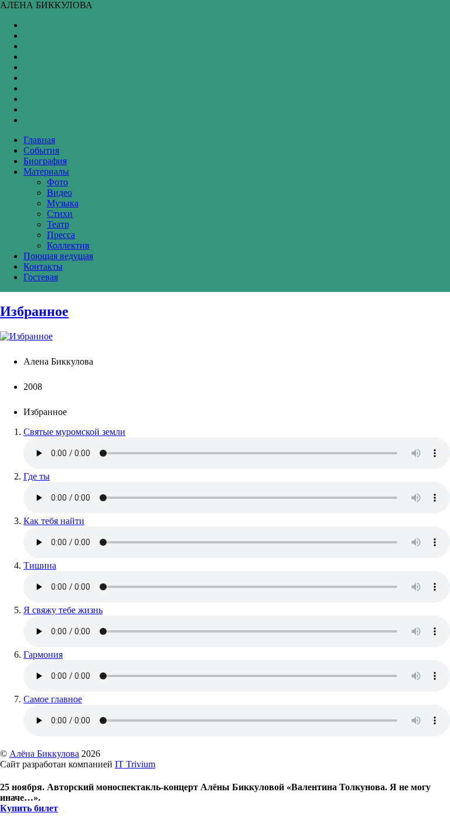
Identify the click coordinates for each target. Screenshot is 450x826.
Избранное (34, 311)
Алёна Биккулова (44, 754)
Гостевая (40, 277)
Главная (39, 140)
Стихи (60, 214)
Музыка (63, 203)
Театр (58, 224)
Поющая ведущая (58, 256)
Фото (57, 182)
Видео (59, 193)
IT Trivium (135, 764)
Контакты (43, 266)
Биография (45, 161)
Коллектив (68, 245)
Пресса (61, 235)
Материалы (46, 171)
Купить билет (29, 808)
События (41, 150)
